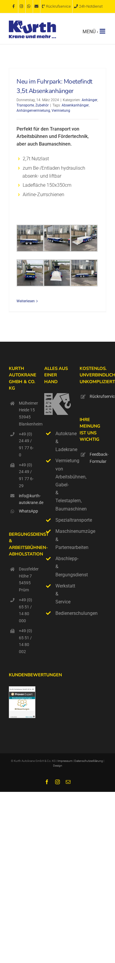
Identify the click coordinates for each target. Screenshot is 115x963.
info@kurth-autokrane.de (27, 499)
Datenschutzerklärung (89, 760)
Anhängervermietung (33, 111)
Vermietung (61, 111)
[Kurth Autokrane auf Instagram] (21, 6)
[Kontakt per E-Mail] (36, 6)
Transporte (25, 105)
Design (57, 765)
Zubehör (42, 105)
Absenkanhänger (75, 105)
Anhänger (89, 100)
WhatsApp (27, 511)
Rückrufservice (98, 396)
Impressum (65, 760)
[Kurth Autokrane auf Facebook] (14, 6)
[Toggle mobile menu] (103, 31)
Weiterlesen (26, 301)
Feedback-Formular (98, 458)
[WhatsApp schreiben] (29, 6)
